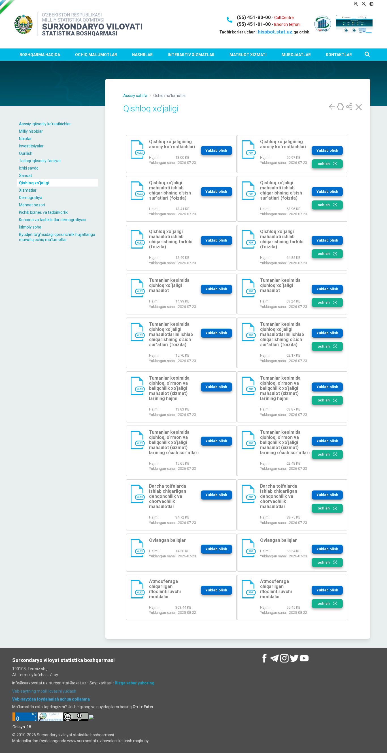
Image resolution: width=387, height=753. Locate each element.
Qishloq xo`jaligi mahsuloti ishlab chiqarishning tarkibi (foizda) (170, 239)
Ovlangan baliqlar (167, 540)
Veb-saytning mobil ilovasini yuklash (44, 691)
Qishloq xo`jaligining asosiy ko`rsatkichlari (172, 144)
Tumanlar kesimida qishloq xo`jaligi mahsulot (169, 285)
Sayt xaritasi (101, 683)
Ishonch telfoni (287, 24)
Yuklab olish (216, 150)
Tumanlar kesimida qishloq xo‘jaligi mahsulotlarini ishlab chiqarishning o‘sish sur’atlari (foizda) (171, 334)
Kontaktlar (339, 54)
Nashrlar (142, 54)
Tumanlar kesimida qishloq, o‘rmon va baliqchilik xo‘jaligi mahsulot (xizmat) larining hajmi (169, 388)
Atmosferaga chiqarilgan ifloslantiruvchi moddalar (165, 589)
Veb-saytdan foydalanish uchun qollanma (51, 699)
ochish (324, 164)
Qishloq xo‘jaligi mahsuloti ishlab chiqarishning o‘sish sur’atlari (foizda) (170, 190)
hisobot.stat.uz (275, 32)
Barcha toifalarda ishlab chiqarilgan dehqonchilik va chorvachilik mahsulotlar (167, 496)
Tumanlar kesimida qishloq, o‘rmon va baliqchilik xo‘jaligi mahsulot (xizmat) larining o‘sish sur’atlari (174, 442)
